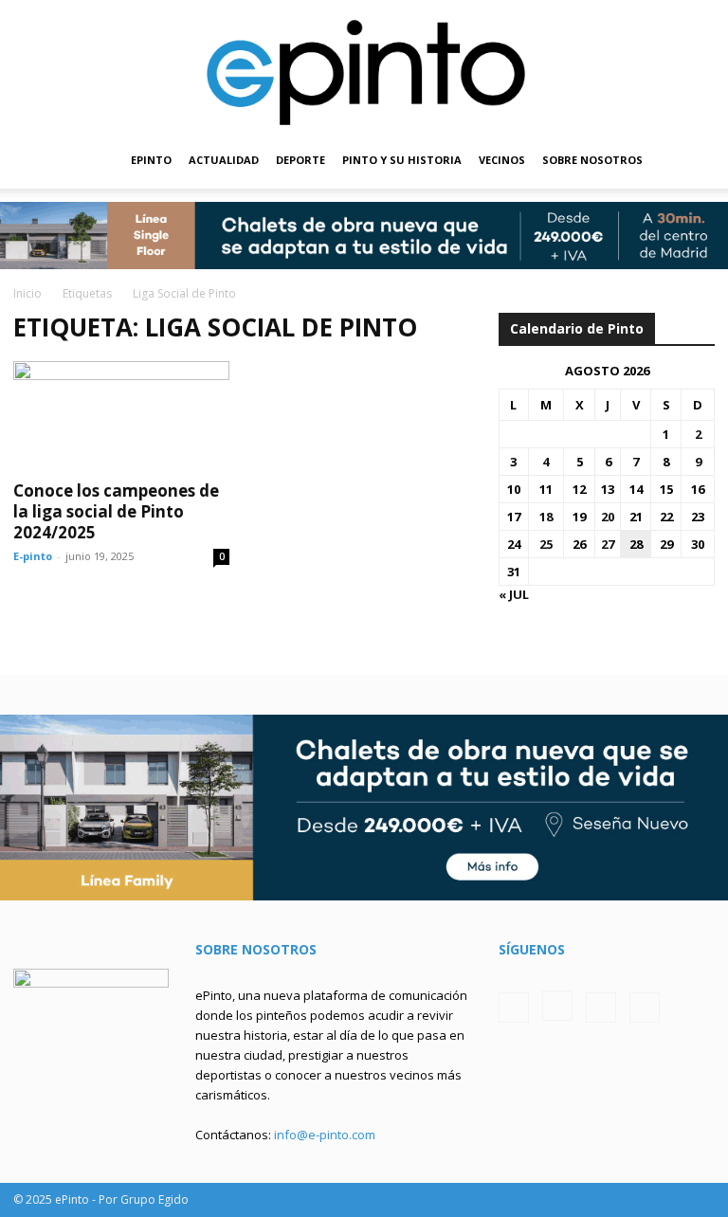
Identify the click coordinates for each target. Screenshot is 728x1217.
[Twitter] (601, 1007)
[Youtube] (644, 1007)
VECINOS (502, 160)
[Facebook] (514, 1007)
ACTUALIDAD (224, 160)
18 (546, 516)
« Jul (514, 594)
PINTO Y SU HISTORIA (402, 160)
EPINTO (151, 160)
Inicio (27, 293)
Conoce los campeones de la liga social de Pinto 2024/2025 (116, 511)
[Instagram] (557, 1005)
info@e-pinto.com (324, 1134)
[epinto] (364, 66)
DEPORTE (300, 160)
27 (607, 544)
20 (607, 516)
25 (546, 544)
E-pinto (32, 556)
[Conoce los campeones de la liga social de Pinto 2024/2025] (121, 414)
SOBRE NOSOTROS (592, 160)
